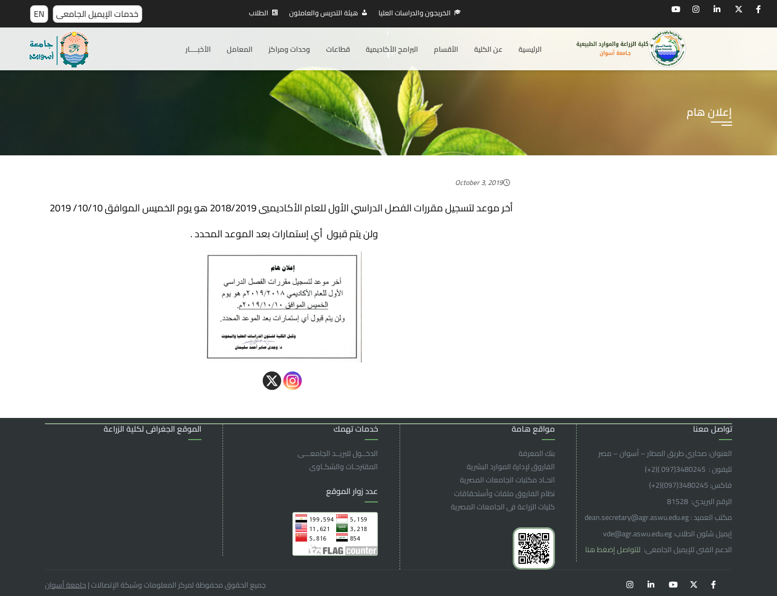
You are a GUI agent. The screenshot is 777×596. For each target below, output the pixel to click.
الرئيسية (530, 49)
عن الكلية (488, 49)
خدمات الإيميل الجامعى (97, 14)
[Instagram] (292, 380)
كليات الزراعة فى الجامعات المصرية (503, 507)
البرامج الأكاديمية (392, 49)
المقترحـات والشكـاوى (343, 466)
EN (39, 14)
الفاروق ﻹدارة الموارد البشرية (511, 466)
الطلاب (259, 12)
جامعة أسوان (65, 585)
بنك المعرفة (537, 453)
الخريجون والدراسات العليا (414, 12)
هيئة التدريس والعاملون (323, 12)
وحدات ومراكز (289, 49)
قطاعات (338, 49)
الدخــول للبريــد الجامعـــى (338, 453)
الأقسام (446, 49)
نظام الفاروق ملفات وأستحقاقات (504, 493)
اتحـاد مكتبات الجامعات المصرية (507, 480)
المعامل (240, 49)
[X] (272, 380)
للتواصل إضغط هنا (613, 549)
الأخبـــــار (198, 49)
